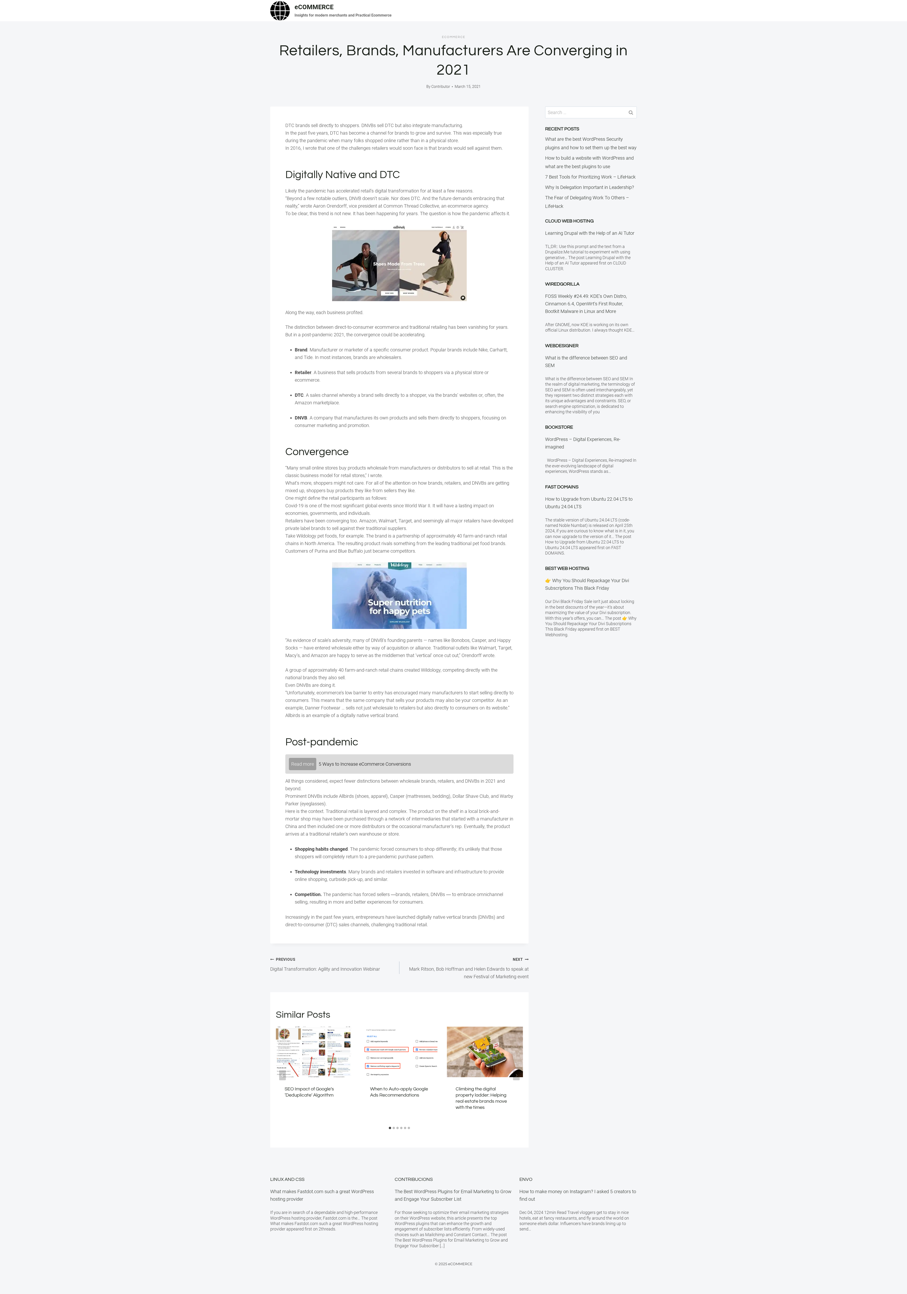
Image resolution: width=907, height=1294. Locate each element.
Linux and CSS (287, 1179)
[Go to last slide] (282, 1075)
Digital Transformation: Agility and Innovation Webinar (325, 964)
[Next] (516, 1075)
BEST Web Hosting (567, 568)
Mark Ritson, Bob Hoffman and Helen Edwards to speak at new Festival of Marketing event (469, 968)
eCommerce (453, 37)
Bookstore (559, 427)
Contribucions (414, 1179)
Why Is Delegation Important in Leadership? (589, 187)
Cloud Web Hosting (569, 221)
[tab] (390, 1128)
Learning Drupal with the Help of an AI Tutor (589, 233)
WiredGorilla (562, 284)
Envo (525, 1179)
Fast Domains (561, 487)
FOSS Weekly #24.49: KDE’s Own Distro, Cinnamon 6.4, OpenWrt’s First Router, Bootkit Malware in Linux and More (586, 303)
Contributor (440, 86)
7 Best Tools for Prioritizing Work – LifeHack (590, 177)
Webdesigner (561, 345)
